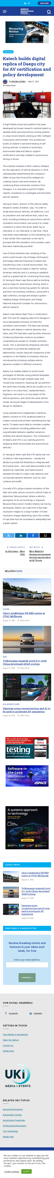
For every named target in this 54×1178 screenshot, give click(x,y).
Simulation (8, 52)
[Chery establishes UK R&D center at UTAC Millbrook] (27, 591)
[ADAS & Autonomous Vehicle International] (27, 11)
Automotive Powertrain (14, 1120)
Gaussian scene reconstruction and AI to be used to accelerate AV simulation (26, 710)
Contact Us (8, 1045)
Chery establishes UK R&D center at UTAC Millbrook (35, 874)
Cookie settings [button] (11, 1171)
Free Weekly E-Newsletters (15, 1034)
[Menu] (5, 11)
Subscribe (44, 3)
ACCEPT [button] (26, 1171)
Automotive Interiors (13, 1109)
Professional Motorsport (14, 1125)
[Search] (49, 11)
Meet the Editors (11, 1040)
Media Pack (8, 1051)
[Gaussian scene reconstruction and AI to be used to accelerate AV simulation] (27, 687)
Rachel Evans (18, 81)
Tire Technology (10, 1131)
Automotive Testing (12, 1114)
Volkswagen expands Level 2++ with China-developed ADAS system (25, 662)
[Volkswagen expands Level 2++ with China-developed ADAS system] (27, 639)
